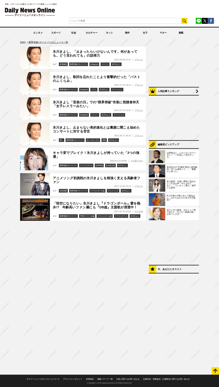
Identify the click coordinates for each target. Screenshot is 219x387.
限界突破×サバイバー (78, 64)
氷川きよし (116, 64)
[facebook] (211, 21)
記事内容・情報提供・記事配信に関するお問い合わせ (166, 379)
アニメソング (113, 191)
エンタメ (38, 32)
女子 (145, 32)
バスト (94, 90)
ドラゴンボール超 (97, 191)
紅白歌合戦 (110, 165)
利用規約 (90, 379)
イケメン (105, 64)
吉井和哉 (99, 165)
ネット (109, 32)
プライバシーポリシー (72, 379)
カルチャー (92, 32)
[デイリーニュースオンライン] (30, 10)
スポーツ (56, 32)
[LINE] (199, 21)
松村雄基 (63, 191)
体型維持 (63, 64)
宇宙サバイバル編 (87, 216)
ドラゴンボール (86, 165)
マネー (163, 32)
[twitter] (205, 21)
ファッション (117, 90)
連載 (181, 32)
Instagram (94, 64)
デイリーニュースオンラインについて (43, 379)
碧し (61, 140)
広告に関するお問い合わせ (128, 379)
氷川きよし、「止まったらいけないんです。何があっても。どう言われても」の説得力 (95, 53)
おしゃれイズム (93, 140)
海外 (127, 32)
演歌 (104, 140)
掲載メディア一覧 (105, 379)
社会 (73, 32)
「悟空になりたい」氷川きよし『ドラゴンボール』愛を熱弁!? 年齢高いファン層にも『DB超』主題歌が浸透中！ (96, 205)
